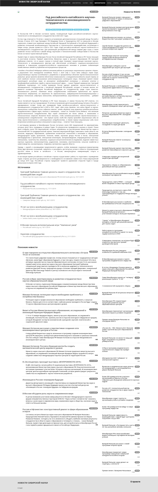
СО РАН (85, 3)
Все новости (65, 3)
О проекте (135, 481)
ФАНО (48, 29)
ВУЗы (109, 3)
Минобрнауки (100, 3)
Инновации (78, 29)
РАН (91, 3)
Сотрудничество (67, 29)
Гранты (116, 3)
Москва (86, 29)
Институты (76, 3)
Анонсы (136, 3)
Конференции (126, 3)
